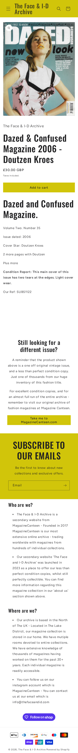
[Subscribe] (64, 485)
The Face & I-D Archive (32, 749)
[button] (8, 8)
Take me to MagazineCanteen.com (39, 420)
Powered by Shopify (58, 749)
